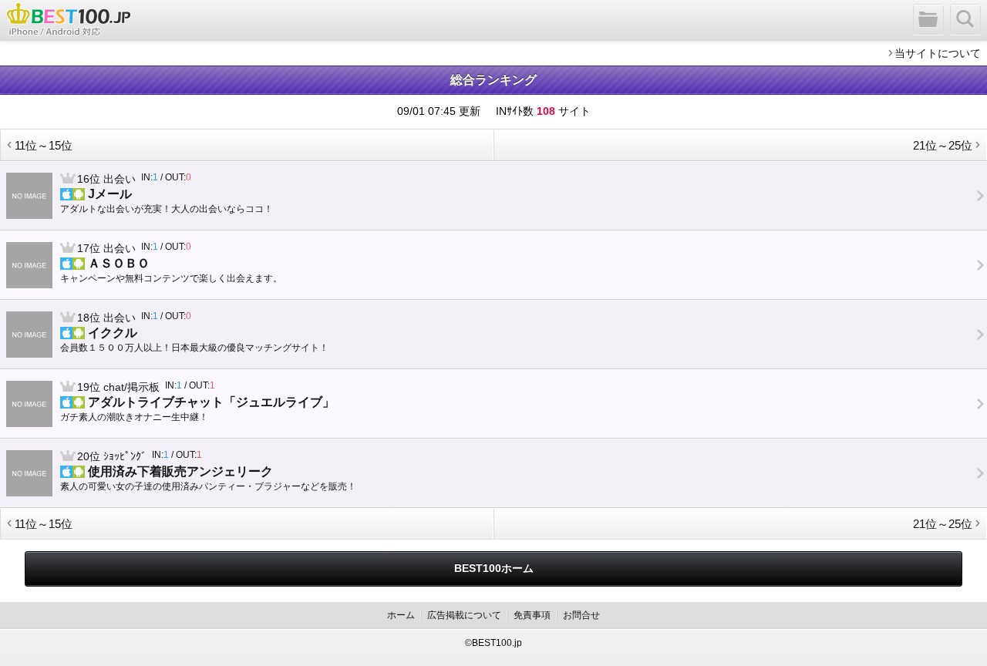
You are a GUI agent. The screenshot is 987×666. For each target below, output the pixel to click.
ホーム (401, 615)
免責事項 (532, 615)
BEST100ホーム (494, 568)
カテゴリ (929, 20)
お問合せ (581, 615)
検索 (966, 20)
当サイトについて (937, 53)
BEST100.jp (68, 19)
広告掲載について (464, 615)
